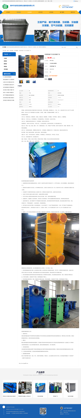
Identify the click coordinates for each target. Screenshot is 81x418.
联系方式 (73, 12)
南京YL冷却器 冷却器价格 (8, 92)
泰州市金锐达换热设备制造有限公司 (12, 411)
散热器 (5, 63)
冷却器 (5, 58)
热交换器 (16, 50)
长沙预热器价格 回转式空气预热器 (9, 84)
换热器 (5, 61)
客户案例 (62, 12)
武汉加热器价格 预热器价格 (8, 87)
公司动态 (51, 12)
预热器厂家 (40, 396)
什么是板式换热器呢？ (7, 76)
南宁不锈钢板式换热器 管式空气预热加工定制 (9, 95)
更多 (14, 73)
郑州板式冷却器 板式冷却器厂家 (9, 100)
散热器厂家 (70, 396)
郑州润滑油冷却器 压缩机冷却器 (9, 97)
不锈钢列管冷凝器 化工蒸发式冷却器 (10, 396)
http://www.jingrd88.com (23, 363)
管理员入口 (21, 413)
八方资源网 (13, 413)
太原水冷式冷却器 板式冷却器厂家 (9, 82)
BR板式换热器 (25, 396)
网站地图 (26, 413)
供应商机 (19, 12)
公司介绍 (40, 12)
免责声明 (17, 413)
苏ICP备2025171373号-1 (19, 409)
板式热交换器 (55, 396)
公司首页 (8, 12)
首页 (8, 50)
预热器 (5, 66)
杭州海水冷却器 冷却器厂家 (8, 89)
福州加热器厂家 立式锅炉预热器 (9, 79)
